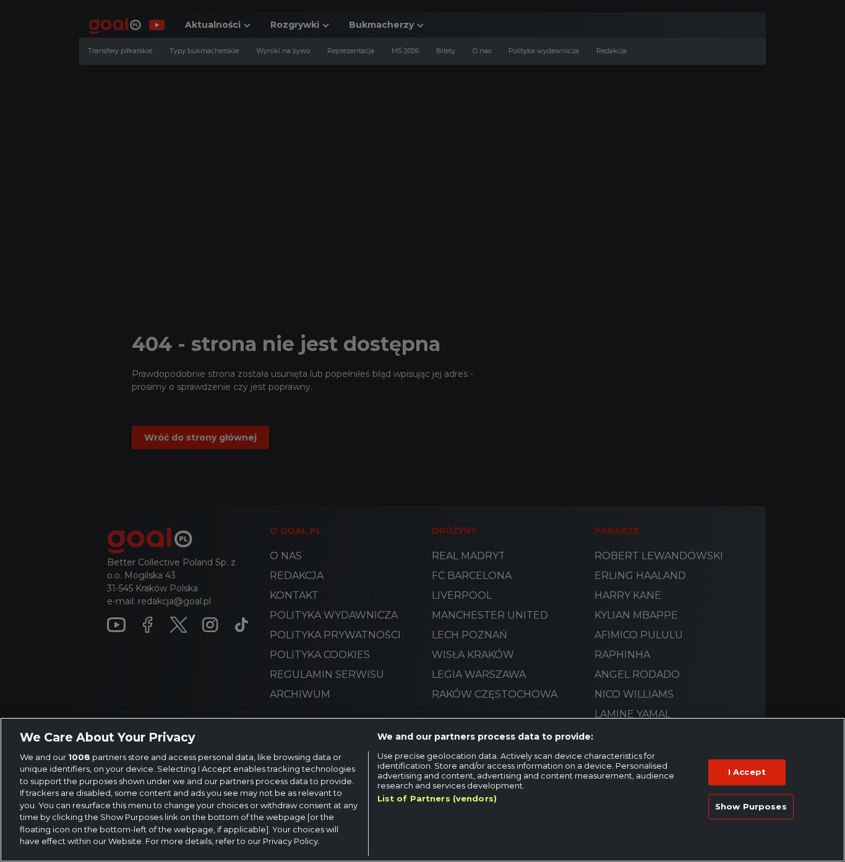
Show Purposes (751, 806)
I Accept (747, 772)
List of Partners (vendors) (437, 798)
